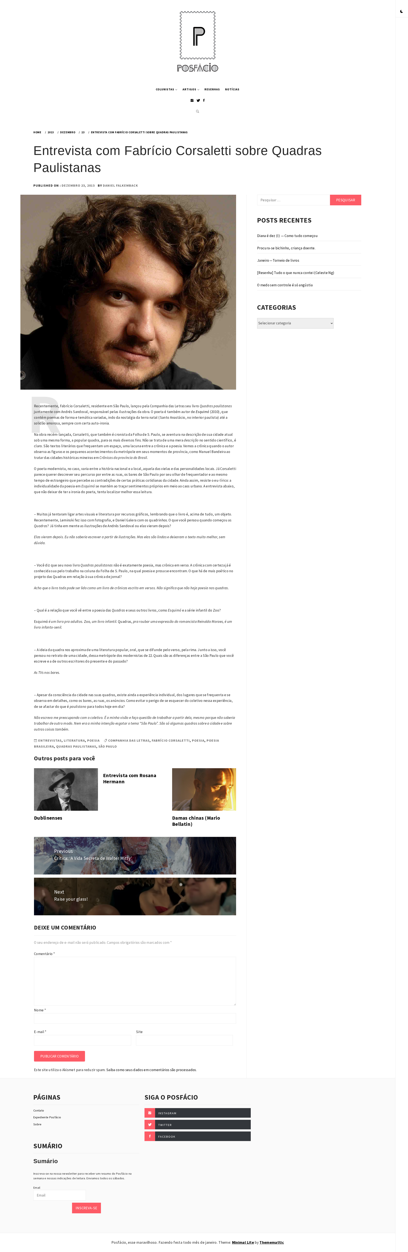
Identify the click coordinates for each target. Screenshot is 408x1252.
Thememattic (271, 1242)
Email (36, 1188)
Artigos (189, 89)
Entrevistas (50, 740)
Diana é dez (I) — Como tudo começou (287, 235)
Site (139, 1031)
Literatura (74, 740)
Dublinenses (48, 818)
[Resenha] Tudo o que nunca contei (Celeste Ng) (295, 272)
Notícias (232, 89)
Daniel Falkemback (120, 185)
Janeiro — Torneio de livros (278, 260)
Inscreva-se (86, 1208)
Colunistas (165, 89)
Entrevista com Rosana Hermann (129, 778)
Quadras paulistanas (76, 746)
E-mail (40, 1031)
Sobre (37, 1124)
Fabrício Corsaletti (171, 740)
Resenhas (212, 89)
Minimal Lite (243, 1242)
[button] (401, 11)
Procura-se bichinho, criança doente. (286, 248)
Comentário (44, 953)
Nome (40, 1010)
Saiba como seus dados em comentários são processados (151, 1069)
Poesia (93, 740)
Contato (38, 1110)
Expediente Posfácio (47, 1117)
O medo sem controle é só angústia (285, 285)
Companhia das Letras (129, 740)
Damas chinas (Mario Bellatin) (196, 821)
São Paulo (107, 746)
